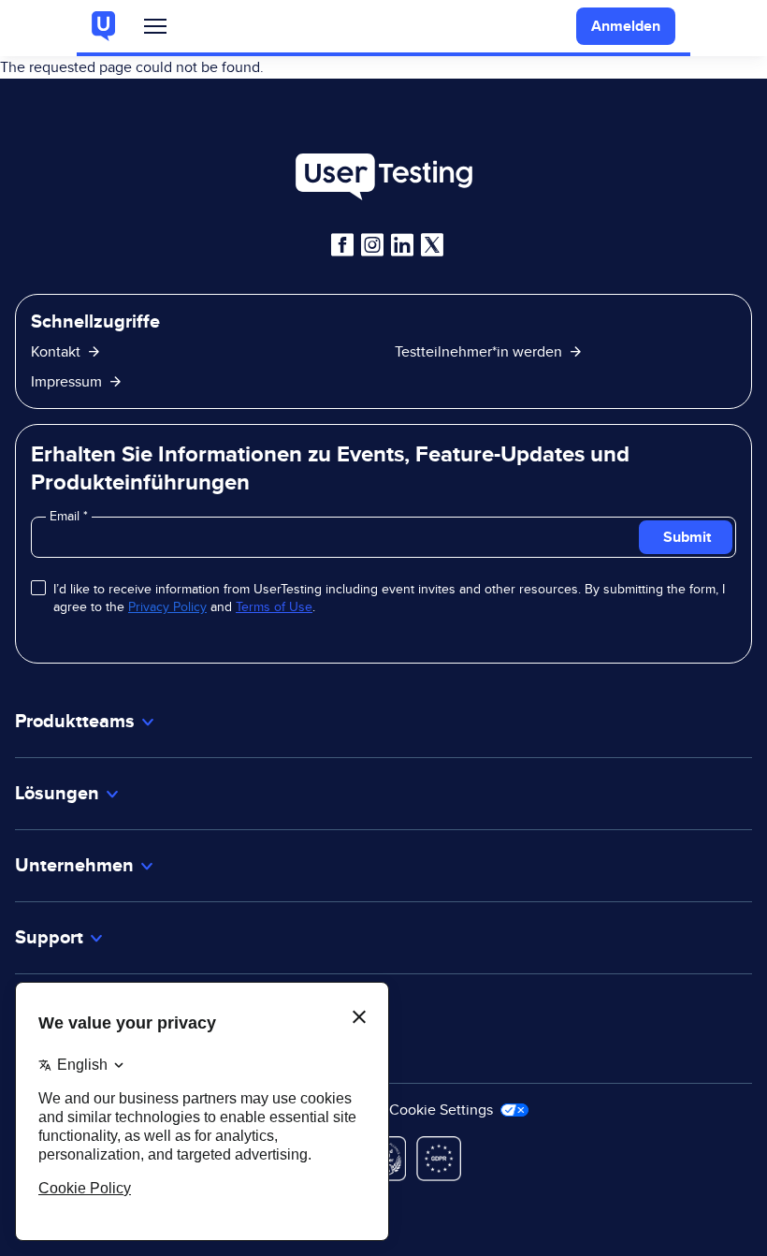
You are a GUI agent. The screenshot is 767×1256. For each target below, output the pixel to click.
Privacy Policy (167, 606)
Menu (155, 30)
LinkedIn (402, 245)
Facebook (342, 245)
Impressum (66, 381)
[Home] (383, 176)
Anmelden (625, 26)
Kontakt (55, 351)
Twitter (432, 245)
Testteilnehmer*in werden (478, 351)
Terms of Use (274, 606)
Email (66, 515)
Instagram (372, 245)
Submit (687, 537)
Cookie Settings (443, 1109)
